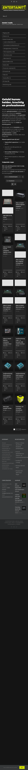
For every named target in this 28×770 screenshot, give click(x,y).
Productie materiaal (8, 68)
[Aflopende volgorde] (22, 176)
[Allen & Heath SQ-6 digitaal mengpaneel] (7, 292)
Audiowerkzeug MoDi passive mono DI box (20, 375)
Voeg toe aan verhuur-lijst (6, 228)
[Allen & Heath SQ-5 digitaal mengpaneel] (20, 246)
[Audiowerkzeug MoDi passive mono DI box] (20, 366)
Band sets (6, 58)
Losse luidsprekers (9, 42)
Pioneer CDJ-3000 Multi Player (19, 472)
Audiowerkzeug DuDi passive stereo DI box (7, 375)
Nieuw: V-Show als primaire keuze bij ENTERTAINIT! (20, 445)
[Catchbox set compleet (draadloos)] (20, 399)
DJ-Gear (5, 81)
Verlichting (6, 84)
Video (4, 74)
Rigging (5, 33)
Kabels (4, 65)
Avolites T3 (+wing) (19, 461)
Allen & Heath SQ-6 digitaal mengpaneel (7, 307)
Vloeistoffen (6, 78)
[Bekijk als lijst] (15, 184)
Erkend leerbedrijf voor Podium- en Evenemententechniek (20, 454)
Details (10, 226)
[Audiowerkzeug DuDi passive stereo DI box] (7, 366)
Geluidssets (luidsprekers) (11, 45)
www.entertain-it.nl (7, 497)
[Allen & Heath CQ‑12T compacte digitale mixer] (7, 239)
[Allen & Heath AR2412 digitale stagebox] (20, 195)
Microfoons (7, 55)
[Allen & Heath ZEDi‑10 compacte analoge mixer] (7, 331)
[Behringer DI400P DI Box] (7, 399)
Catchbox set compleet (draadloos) (19, 408)
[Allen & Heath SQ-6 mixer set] (20, 292)
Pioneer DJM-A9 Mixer (20, 466)
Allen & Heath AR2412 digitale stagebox (20, 204)
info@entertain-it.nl (7, 493)
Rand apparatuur (8, 51)
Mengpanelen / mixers (10, 48)
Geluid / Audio (6, 39)
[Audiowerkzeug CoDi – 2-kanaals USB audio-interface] (20, 331)
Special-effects (7, 61)
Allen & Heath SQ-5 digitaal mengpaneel (20, 261)
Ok (22, 767)
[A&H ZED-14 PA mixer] (7, 202)
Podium (5, 36)
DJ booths (5, 71)
